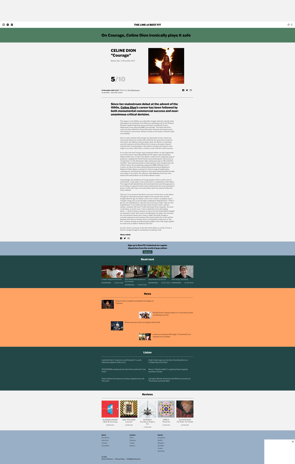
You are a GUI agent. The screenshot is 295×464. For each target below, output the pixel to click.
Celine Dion (123, 50)
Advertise (105, 440)
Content (132, 435)
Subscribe (147, 252)
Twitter (160, 448)
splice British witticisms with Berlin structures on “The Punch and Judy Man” (169, 380)
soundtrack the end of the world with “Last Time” (124, 370)
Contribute (105, 446)
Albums (105, 92)
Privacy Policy (120, 459)
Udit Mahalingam (134, 90)
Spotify (160, 440)
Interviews (106, 283)
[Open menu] (292, 25)
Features (133, 440)
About (104, 435)
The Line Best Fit (147, 24)
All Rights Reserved (133, 459)
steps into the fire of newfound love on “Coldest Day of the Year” (168, 361)
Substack (161, 443)
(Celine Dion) (116, 92)
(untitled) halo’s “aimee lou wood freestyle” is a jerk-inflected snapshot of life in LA (122, 361)
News (132, 438)
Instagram (161, 438)
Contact (104, 443)
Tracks (132, 443)
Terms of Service (107, 459)
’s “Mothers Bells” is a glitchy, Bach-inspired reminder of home (168, 370)
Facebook (161, 451)
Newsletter (105, 438)
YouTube (161, 446)
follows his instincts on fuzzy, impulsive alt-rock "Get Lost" (123, 380)
